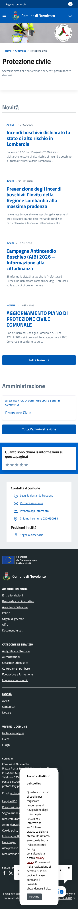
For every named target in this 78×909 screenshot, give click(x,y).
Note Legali (9, 842)
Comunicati (9, 706)
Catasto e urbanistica (15, 662)
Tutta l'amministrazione (39, 429)
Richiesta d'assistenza (15, 819)
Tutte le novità (39, 360)
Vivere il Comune (14, 726)
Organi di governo (13, 619)
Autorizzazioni (11, 657)
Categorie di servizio (17, 644)
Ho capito (34, 896)
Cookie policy (10, 830)
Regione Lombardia (15, 4)
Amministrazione (15, 589)
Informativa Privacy (14, 836)
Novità (7, 694)
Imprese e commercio (15, 680)
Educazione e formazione (17, 674)
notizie (11, 305)
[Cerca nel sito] (70, 15)
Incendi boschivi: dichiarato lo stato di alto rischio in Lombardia (38, 138)
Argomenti (20, 51)
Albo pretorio (10, 848)
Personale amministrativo (18, 601)
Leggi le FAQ (9, 801)
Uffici (5, 624)
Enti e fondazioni (12, 595)
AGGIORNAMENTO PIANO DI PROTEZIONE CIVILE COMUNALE (37, 319)
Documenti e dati (12, 630)
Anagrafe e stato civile (16, 651)
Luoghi (6, 745)
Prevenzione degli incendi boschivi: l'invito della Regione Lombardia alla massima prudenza (34, 197)
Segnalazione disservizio (17, 813)
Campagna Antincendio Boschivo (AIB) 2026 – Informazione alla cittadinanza (31, 259)
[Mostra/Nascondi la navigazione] (4, 15)
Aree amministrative (15, 607)
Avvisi (6, 701)
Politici (6, 613)
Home (8, 51)
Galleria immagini (13, 733)
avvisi (10, 125)
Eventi (6, 739)
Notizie (6, 712)
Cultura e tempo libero (16, 668)
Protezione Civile (18, 412)
